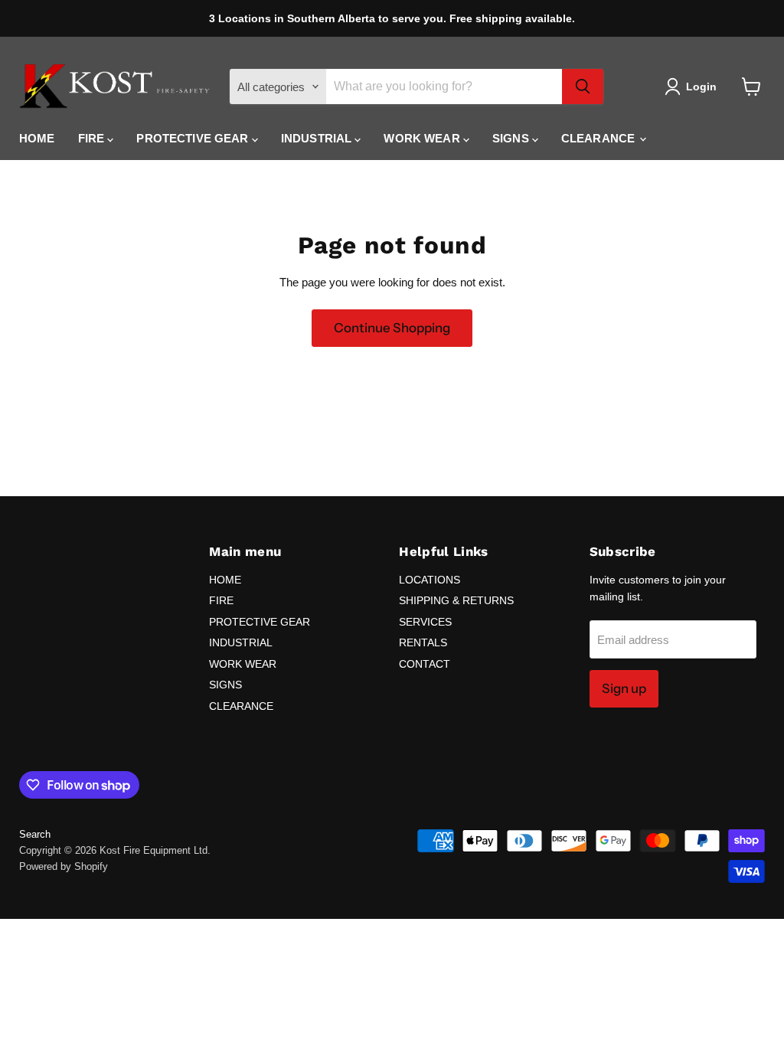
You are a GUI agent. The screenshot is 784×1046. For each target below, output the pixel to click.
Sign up (624, 688)
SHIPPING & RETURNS (456, 600)
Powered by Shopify (63, 866)
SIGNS (512, 138)
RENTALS (423, 642)
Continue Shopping (392, 327)
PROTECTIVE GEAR (193, 138)
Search (35, 834)
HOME (37, 138)
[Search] (582, 86)
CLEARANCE (600, 138)
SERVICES (425, 622)
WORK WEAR (423, 138)
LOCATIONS (429, 580)
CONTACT (424, 664)
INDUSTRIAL (318, 138)
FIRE (93, 138)
